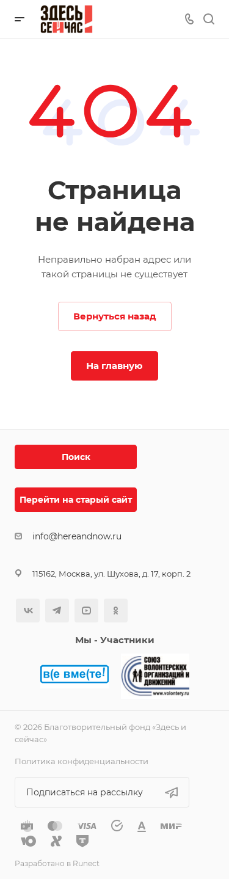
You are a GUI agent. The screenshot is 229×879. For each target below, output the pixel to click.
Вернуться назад (114, 316)
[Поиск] (208, 19)
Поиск (76, 456)
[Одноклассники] (116, 610)
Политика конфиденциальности (81, 761)
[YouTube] (86, 610)
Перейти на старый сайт (76, 499)
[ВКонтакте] (28, 610)
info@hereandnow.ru (77, 536)
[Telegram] (57, 610)
